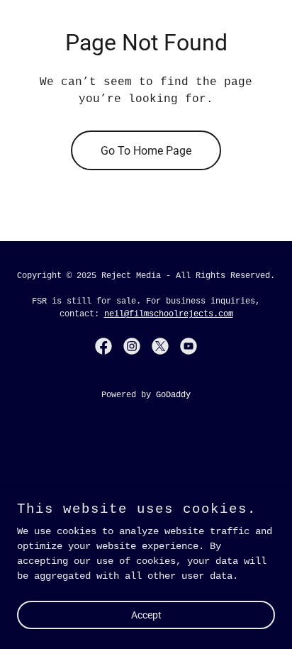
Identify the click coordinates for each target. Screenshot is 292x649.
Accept (146, 615)
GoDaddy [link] (173, 395)
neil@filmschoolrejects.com (168, 314)
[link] (103, 346)
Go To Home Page (146, 150)
